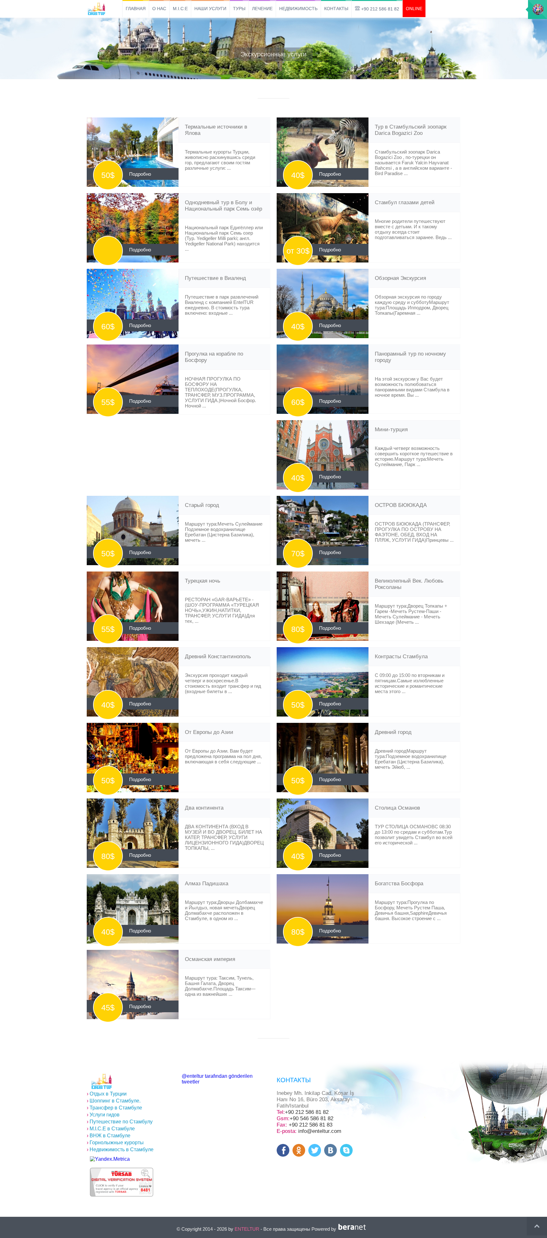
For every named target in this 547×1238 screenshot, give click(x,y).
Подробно (140, 174)
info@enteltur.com (319, 1131)
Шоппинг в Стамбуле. (114, 1100)
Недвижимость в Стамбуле (120, 1149)
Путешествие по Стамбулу (120, 1121)
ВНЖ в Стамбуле (108, 1135)
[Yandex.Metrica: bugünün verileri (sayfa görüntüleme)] (110, 1159)
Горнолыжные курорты (115, 1142)
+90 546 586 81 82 (311, 1118)
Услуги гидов (103, 1114)
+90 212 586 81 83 (310, 1125)
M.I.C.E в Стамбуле (111, 1128)
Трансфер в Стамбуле (114, 1107)
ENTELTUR (247, 1229)
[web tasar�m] (353, 1229)
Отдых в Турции (107, 1093)
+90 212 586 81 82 (307, 1112)
